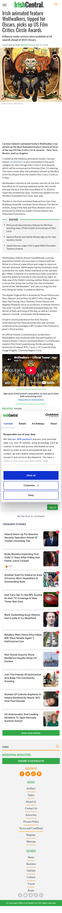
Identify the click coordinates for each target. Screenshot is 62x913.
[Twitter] (27, 773)
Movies (18, 408)
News (31, 857)
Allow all (31, 475)
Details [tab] (22, 423)
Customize (29, 485)
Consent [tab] (8, 423)
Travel (31, 883)
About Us (31, 801)
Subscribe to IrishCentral (31, 399)
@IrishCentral (28, 44)
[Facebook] (22, 773)
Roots (31, 890)
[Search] (55, 4)
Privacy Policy (31, 821)
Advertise (31, 815)
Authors (31, 788)
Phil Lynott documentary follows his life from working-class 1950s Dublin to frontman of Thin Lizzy (31, 228)
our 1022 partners (22, 439)
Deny (31, 495)
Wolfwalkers (17, 161)
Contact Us (31, 808)
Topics (31, 795)
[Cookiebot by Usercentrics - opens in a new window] (45, 415)
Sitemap (31, 841)
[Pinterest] (39, 773)
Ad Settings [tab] (38, 423)
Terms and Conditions (31, 828)
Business (31, 863)
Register (31, 834)
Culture (31, 877)
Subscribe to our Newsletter (31, 761)
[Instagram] (33, 773)
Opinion (31, 870)
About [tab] (53, 423)
